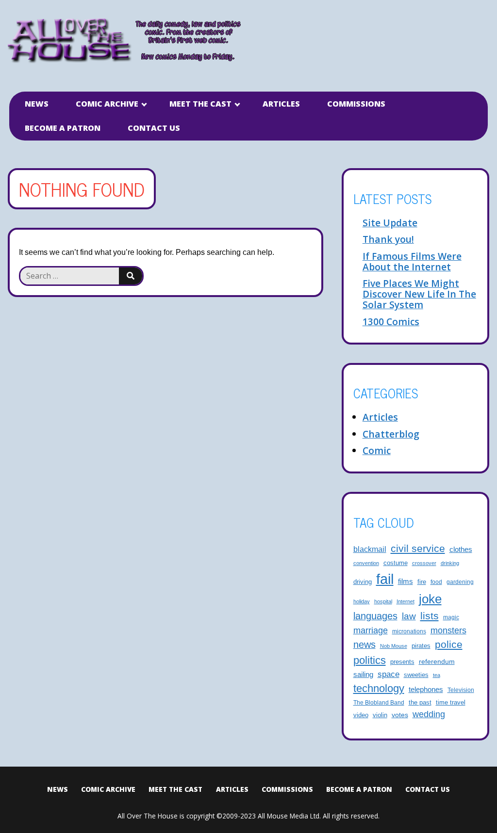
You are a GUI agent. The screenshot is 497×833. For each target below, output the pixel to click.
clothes (460, 549)
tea (436, 675)
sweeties (416, 675)
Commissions (356, 103)
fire (421, 582)
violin (380, 715)
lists (429, 615)
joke (430, 599)
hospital (383, 601)
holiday (361, 601)
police (449, 644)
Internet (405, 601)
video (360, 715)
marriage (370, 630)
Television (460, 690)
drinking (450, 563)
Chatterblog (391, 433)
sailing (363, 674)
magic (451, 617)
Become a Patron (62, 128)
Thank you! (388, 239)
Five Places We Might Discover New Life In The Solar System (419, 294)
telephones (426, 689)
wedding (429, 714)
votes (400, 715)
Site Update (390, 222)
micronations (409, 631)
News (37, 103)
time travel (450, 702)
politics (369, 660)
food (436, 582)
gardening (460, 582)
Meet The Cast (200, 103)
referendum (437, 661)
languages (375, 616)
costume (395, 563)
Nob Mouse (393, 646)
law (409, 616)
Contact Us (154, 128)
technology (378, 688)
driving (362, 582)
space (388, 674)
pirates (421, 646)
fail (385, 579)
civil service (418, 548)
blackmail (369, 549)
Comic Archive (107, 103)
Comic (377, 450)
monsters (448, 630)
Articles (281, 103)
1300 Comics (391, 321)
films (405, 581)
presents (402, 662)
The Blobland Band (378, 702)
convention (366, 563)
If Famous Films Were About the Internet (412, 261)
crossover (424, 563)
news (364, 644)
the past (420, 702)
